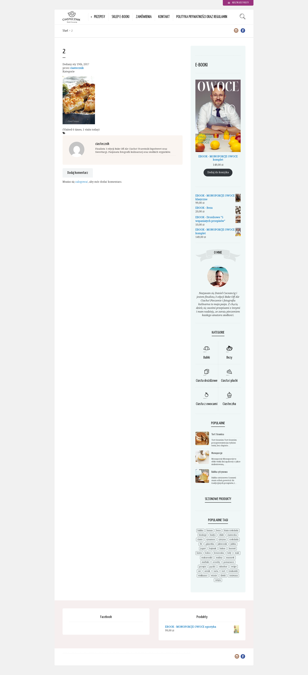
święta (218, 580)
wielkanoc (202, 576)
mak (237, 553)
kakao (222, 548)
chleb (221, 535)
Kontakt (164, 17)
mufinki (205, 562)
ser (199, 571)
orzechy (216, 562)
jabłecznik (222, 544)
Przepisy (99, 17)
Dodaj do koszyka (218, 172)
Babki (206, 357)
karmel (232, 548)
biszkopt (203, 535)
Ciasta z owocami (206, 404)
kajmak (212, 548)
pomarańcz (229, 562)
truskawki (233, 571)
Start (65, 30)
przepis (202, 567)
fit (201, 544)
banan (210, 530)
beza (218, 530)
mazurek (230, 558)
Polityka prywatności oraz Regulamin (201, 17)
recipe (233, 567)
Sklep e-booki (120, 17)
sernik (207, 571)
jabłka (233, 544)
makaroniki (206, 558)
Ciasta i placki (229, 381)
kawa (199, 553)
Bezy (229, 357)
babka (200, 530)
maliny (219, 558)
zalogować (81, 181)
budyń (213, 535)
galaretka (209, 544)
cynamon (210, 539)
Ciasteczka (229, 404)
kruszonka (219, 553)
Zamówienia (144, 17)
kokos (208, 553)
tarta (216, 571)
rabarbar (223, 567)
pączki (212, 567)
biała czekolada (231, 530)
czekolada (233, 539)
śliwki (223, 576)
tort (223, 571)
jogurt (203, 548)
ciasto (200, 539)
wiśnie (214, 576)
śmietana (233, 576)
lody (229, 553)
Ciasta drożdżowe (206, 381)
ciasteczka (232, 535)
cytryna (222, 539)
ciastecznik (77, 68)
